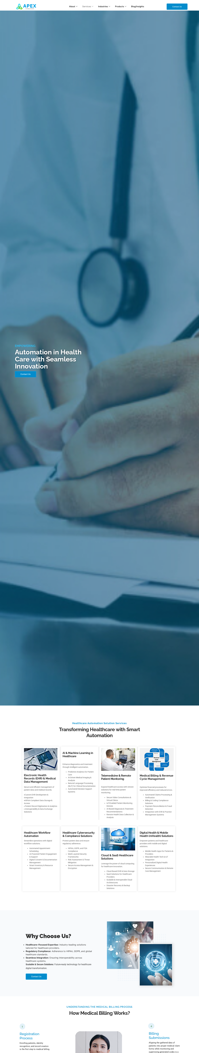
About (72, 6)
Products (119, 6)
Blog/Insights (137, 6)
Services (86, 6)
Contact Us (25, 374)
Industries (103, 6)
